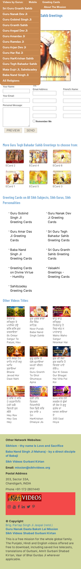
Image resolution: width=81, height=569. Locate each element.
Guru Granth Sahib (15, 25)
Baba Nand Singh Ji (16, 75)
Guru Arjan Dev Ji (14, 47)
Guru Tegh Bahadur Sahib (20, 63)
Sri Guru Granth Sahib (17, 8)
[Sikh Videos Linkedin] (23, 507)
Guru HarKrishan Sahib (18, 58)
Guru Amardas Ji (14, 36)
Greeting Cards (51, 2)
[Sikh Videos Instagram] (9, 507)
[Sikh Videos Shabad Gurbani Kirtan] (40, 497)
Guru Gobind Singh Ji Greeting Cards (21, 217)
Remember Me (43, 121)
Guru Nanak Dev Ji (15, 14)
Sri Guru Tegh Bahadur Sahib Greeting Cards (59, 236)
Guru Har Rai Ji (13, 52)
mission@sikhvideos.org (32, 467)
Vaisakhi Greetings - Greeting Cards (59, 272)
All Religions (11, 80)
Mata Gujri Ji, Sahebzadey (20, 69)
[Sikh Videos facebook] (19, 507)
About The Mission (55, 7)
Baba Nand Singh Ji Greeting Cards (21, 254)
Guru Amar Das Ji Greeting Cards (21, 236)
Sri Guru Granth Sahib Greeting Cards (59, 254)
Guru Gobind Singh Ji (17, 19)
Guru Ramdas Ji (13, 41)
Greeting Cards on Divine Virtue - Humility (21, 272)
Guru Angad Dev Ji (15, 30)
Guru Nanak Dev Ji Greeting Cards (59, 217)
